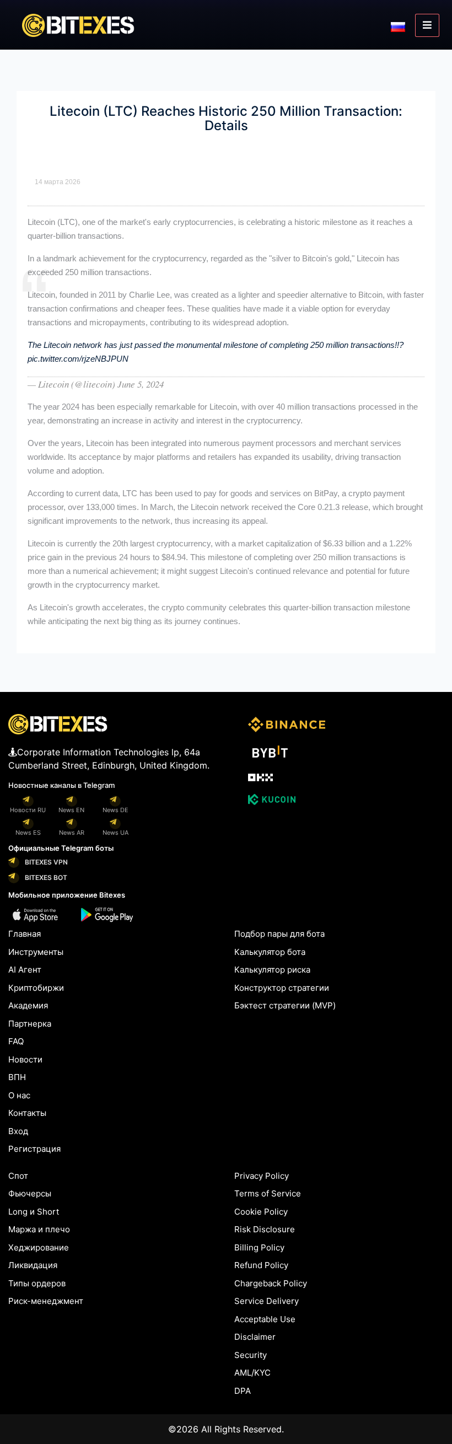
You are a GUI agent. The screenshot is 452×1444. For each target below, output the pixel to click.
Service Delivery (266, 1301)
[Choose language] (398, 26)
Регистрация (34, 1149)
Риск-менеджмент (45, 1301)
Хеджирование (38, 1247)
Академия (28, 1005)
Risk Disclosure (264, 1229)
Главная (24, 933)
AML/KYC (252, 1372)
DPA (242, 1391)
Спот (18, 1176)
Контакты (27, 1113)
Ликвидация (32, 1265)
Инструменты (35, 952)
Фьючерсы (29, 1193)
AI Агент (24, 969)
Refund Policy (261, 1265)
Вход (18, 1131)
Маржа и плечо (39, 1229)
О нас (19, 1095)
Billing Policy (259, 1247)
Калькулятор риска (272, 969)
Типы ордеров (37, 1283)
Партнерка (29, 1023)
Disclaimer (255, 1337)
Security (250, 1355)
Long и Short (33, 1211)
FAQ (16, 1041)
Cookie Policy (261, 1211)
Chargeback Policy (270, 1283)
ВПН (17, 1077)
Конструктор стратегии (281, 988)
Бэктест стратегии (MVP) (285, 1005)
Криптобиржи (36, 988)
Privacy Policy (261, 1176)
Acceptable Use (264, 1319)
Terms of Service (267, 1193)
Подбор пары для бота (279, 933)
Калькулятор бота (269, 952)
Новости (25, 1059)
